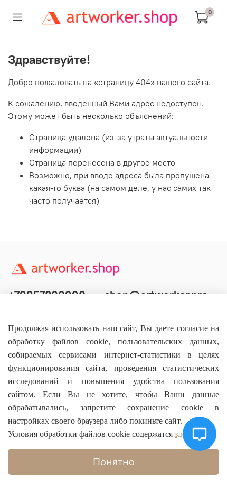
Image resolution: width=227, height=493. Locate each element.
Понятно (114, 461)
